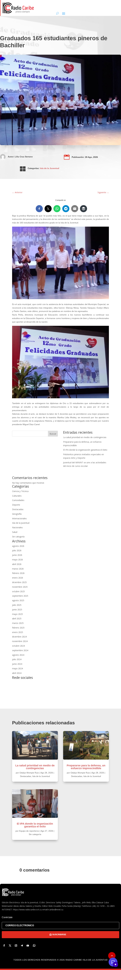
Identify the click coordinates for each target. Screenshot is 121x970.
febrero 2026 (18, 573)
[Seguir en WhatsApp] (34, 945)
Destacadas (17, 509)
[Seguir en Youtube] (27, 945)
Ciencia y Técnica (20, 491)
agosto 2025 (18, 600)
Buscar (53, 433)
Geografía (17, 513)
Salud (14, 532)
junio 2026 (17, 555)
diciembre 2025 (19, 582)
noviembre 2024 (20, 641)
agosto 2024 (18, 654)
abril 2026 (16, 564)
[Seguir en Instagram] (16, 945)
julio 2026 (16, 550)
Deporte (16, 504)
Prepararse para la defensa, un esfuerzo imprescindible (86, 767)
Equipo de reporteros (29, 831)
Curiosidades (18, 500)
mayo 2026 (17, 559)
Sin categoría (18, 536)
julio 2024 (16, 659)
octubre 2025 (18, 591)
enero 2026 (17, 577)
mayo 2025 (17, 614)
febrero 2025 (18, 627)
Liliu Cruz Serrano (24, 156)
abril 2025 (16, 618)
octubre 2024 (18, 645)
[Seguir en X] (10, 945)
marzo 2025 (18, 623)
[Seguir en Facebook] (4, 945)
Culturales (17, 495)
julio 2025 (16, 605)
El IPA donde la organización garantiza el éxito (85, 449)
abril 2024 (16, 673)
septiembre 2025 (20, 595)
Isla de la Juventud (49, 168)
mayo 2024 (17, 668)
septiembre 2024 (20, 650)
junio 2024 (17, 663)
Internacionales (19, 518)
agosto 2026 (18, 546)
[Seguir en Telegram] (21, 945)
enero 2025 (17, 632)
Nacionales (17, 527)
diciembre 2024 (19, 636)
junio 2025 (17, 609)
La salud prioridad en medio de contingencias (84, 437)
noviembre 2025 (20, 586)
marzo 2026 (18, 568)
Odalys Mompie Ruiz (29, 773)
